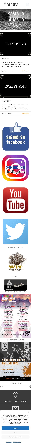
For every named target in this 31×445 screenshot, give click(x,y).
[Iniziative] (15, 44)
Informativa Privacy (17, 442)
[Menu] (27, 4)
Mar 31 (11, 71)
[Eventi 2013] (15, 86)
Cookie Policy (9, 442)
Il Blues (5, 71)
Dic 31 (11, 113)
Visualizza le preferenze (15, 437)
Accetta (15, 428)
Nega (15, 432)
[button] (28, 412)
